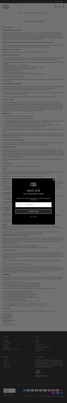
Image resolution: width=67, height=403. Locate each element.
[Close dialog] (54, 180)
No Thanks (33, 216)
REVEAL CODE (33, 211)
